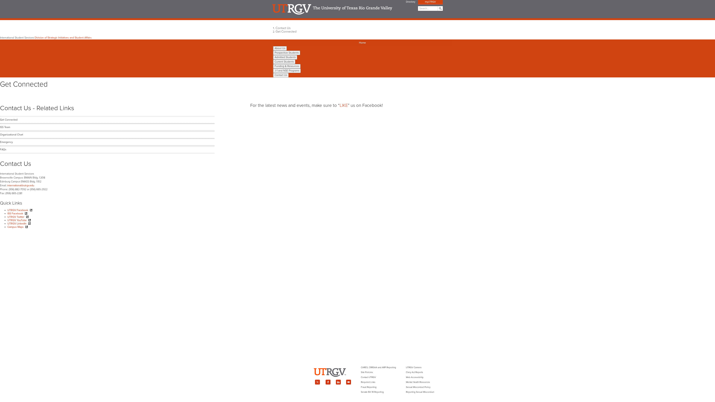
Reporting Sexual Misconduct (420, 392)
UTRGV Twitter (15, 216)
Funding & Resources (287, 66)
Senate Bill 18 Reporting (372, 392)
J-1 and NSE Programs (287, 70)
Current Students (284, 61)
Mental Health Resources (418, 382)
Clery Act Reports (414, 372)
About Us (280, 48)
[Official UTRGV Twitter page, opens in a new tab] (317, 382)
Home (362, 42)
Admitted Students (285, 57)
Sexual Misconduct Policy (418, 387)
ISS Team (5, 127)
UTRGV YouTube (17, 220)
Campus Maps (15, 227)
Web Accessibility (414, 377)
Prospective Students (287, 52)
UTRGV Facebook (17, 210)
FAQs (3, 149)
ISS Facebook (15, 213)
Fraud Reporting (368, 387)
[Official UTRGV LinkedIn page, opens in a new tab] (338, 382)
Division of (63, 37)
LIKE (344, 105)
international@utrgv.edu (20, 185)
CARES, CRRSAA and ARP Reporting (378, 367)
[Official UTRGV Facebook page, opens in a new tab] (328, 382)
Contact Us (283, 28)
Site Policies (367, 372)
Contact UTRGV (368, 377)
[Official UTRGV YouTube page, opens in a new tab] (348, 382)
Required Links (368, 382)
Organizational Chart (11, 134)
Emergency (6, 142)
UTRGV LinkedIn (16, 223)
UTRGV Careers (414, 367)
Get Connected (286, 32)
